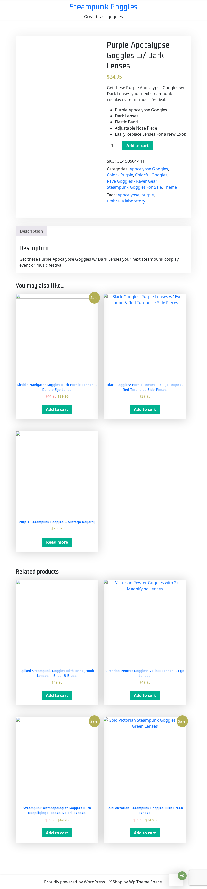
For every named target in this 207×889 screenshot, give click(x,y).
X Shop (115, 882)
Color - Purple (120, 175)
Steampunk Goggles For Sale (134, 187)
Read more (57, 542)
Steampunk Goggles (104, 6)
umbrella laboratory (126, 201)
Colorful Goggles (151, 175)
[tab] (31, 231)
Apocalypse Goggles (149, 169)
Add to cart (137, 145)
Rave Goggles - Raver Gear (132, 181)
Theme (170, 187)
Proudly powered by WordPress (74, 882)
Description (31, 231)
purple (147, 195)
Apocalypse (128, 195)
